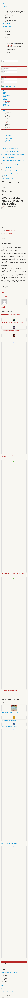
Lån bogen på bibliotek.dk (7, 284)
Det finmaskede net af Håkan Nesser (10, 151)
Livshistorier (6, 105)
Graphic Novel (6, 95)
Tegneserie (6, 102)
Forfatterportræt (9, 19)
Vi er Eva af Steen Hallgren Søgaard (10, 330)
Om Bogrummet (7, 26)
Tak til (2, 989)
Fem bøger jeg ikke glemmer (12, 16)
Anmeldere (6, 0)
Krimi (4, 93)
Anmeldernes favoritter (10, 20)
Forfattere (5, 3)
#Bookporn (7, 17)
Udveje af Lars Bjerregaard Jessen (9, 148)
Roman (5, 92)
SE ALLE (21, 12)
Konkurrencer (8, 14)
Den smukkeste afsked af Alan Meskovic (11, 959)
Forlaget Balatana (9, 232)
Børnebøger (6, 90)
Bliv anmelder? (6, 23)
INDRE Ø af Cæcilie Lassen (7, 178)
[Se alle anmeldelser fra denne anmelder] (4, 301)
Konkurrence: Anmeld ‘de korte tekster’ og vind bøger (15, 11)
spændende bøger (12, 296)
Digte (4, 96)
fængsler (19, 296)
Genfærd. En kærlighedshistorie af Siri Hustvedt (12, 154)
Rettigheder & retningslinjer (7, 991)
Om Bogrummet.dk (5, 983)
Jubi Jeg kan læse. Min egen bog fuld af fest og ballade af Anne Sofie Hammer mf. (12, 842)
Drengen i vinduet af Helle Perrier (9, 690)
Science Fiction (7, 101)
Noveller (5, 99)
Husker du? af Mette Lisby (7, 157)
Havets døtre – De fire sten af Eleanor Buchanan (12, 171)
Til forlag (3, 986)
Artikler (5, 6)
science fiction (4, 296)
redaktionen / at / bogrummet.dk (9, 972)
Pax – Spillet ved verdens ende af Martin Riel (12, 338)
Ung (4, 98)
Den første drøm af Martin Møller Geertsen (11, 165)
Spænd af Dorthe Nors (6, 168)
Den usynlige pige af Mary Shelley (9, 720)
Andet (4, 104)
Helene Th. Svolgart (10, 230)
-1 (1, 965)
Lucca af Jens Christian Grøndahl (9, 726)
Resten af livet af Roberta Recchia (9, 712)
